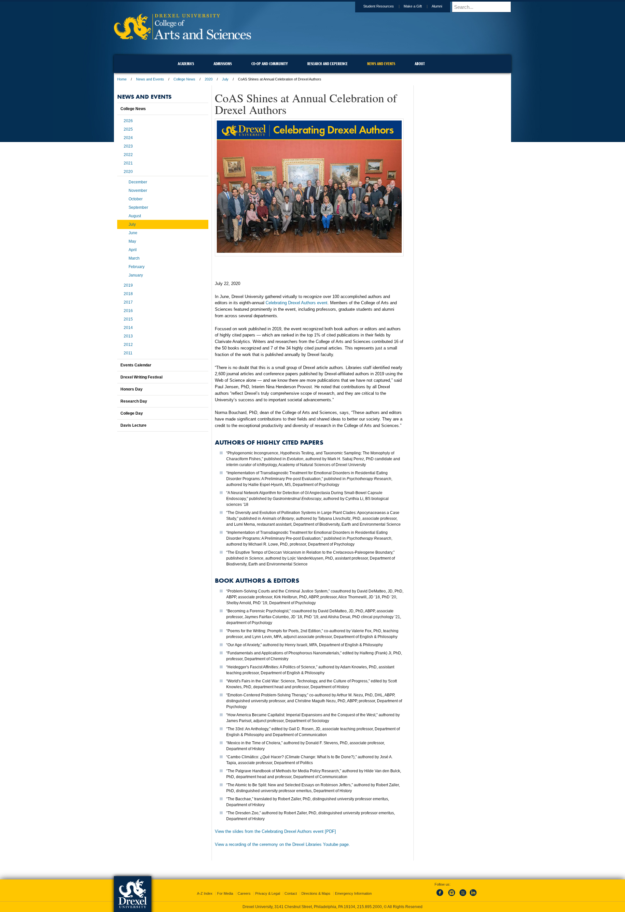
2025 (128, 129)
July (225, 79)
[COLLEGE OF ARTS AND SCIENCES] (182, 37)
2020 (209, 79)
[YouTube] (462, 896)
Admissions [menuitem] (223, 63)
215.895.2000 (369, 907)
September (138, 207)
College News (184, 79)
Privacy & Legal (267, 893)
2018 (128, 294)
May (132, 241)
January (136, 275)
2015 (128, 319)
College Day (131, 413)
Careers (244, 893)
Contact (291, 893)
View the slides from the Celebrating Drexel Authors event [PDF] (275, 831)
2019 (128, 285)
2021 (128, 163)
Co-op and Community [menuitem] (269, 63)
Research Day (133, 401)
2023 (128, 146)
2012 (128, 344)
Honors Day (131, 389)
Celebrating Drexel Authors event (296, 302)
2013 (128, 336)
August (135, 216)
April (133, 250)
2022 (128, 154)
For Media (225, 893)
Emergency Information (353, 893)
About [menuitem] (420, 63)
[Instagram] (452, 896)
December (138, 182)
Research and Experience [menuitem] (327, 63)
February (137, 266)
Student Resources (378, 6)
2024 (128, 137)
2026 (128, 121)
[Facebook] (441, 896)
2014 (128, 327)
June (133, 233)
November (138, 190)
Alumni (437, 6)
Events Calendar (135, 365)
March (134, 258)
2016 (128, 310)
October (136, 199)
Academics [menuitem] (186, 63)
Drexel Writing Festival (141, 377)
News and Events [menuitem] (381, 63)
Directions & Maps (315, 893)
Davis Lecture (133, 425)
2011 (128, 353)
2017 (128, 302)
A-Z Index (205, 893)
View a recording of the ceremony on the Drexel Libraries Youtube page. (282, 844)
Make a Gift (413, 6)
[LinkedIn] (473, 896)
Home (122, 79)
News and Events (150, 79)
